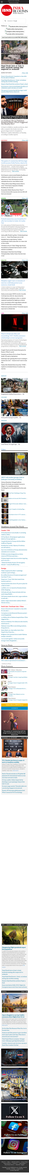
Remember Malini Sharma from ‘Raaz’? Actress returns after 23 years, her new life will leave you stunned (14, 192)
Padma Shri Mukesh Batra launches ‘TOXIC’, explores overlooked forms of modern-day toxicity (13, 367)
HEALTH (3, 260)
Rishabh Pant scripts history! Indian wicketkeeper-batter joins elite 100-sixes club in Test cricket (14, 241)
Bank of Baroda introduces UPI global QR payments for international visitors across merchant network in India (13, 776)
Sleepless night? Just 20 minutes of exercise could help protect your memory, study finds (13, 283)
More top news (6, 72)
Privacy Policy (24, 1162)
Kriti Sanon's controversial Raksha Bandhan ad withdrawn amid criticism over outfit (14, 87)
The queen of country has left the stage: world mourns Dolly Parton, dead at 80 (14, 91)
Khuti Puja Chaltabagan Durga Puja (17, 493)
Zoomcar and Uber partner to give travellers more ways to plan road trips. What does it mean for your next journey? (14, 1035)
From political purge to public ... (10, 418)
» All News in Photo (6, 663)
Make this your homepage (14, 2)
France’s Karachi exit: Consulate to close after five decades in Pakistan (14, 77)
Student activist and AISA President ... (17, 498)
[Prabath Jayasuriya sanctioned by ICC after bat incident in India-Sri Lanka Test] (14, 207)
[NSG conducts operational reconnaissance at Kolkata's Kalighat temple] (14, 653)
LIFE (2, 313)
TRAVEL (4, 992)
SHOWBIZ (4, 140)
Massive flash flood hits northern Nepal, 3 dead (14, 84)
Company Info (20, 1169)
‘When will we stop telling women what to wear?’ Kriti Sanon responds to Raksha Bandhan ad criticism (13, 186)
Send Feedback (22, 1163)
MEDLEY (3, 376)
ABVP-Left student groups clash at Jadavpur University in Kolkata (12, 478)
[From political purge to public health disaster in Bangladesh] (14, 407)
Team (8, 1162)
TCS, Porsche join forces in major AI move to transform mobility (13, 761)
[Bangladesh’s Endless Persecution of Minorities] (14, 385)
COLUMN (4, 397)
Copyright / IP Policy (10, 1169)
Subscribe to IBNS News (14, 705)
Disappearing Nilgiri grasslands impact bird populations (14, 948)
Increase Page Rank (14, 1170)
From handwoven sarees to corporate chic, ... (17, 672)
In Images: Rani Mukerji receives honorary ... (16, 695)
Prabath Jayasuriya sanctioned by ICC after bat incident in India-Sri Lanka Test (14, 221)
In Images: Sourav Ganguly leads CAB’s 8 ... (17, 683)
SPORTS (3, 198)
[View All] (25, 73)
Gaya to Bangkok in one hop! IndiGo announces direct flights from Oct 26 (13, 1016)
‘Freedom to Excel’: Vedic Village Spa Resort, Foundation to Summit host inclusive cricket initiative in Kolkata (13, 247)
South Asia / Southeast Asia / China (12, 607)
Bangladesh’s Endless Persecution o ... (12, 394)
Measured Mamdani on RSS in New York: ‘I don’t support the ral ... (14, 118)
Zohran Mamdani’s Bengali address (11, 482)
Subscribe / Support (20, 1164)
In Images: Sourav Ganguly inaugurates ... (17, 700)
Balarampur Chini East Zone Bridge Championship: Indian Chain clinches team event (13, 254)
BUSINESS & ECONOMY (9, 738)
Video (3, 449)
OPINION (4, 421)
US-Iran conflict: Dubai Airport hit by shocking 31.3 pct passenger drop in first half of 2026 (13, 782)
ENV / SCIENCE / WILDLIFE (11, 925)
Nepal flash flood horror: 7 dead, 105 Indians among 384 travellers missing (13, 81)
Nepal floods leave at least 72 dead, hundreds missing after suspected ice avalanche (12, 68)
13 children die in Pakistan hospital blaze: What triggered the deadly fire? (14, 122)
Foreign (3, 569)
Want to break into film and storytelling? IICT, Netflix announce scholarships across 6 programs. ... (13, 336)
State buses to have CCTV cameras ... (17, 514)
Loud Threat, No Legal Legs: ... (9, 444)
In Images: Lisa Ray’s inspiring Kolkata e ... (17, 678)
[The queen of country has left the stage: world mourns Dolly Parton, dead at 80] (14, 149)
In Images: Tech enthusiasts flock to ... (17, 688)
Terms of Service (7, 1163)
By (23, 394)
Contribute (14, 708)
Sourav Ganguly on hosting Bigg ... (17, 509)
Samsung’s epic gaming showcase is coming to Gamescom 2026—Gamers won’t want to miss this (14, 360)
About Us (3, 1162)
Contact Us (15, 1163)
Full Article (15, 171)
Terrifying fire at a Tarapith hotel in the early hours (13, 489)
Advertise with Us (15, 1162)
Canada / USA (5, 530)
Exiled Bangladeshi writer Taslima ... (17, 520)
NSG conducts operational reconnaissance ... (13, 660)
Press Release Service (9, 1164)
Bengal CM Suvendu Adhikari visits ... (17, 504)
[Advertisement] (14, 859)
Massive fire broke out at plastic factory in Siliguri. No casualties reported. (13, 485)
